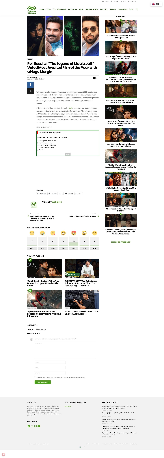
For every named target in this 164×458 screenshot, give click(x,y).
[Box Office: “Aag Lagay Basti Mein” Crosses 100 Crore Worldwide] (121, 91)
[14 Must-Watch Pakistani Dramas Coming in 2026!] (121, 26)
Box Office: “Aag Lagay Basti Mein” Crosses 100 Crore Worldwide (120, 101)
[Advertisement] (68, 85)
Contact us (133, 444)
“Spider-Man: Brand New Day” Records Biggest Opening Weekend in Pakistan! (44, 313)
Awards (113, 9)
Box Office (32, 308)
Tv (53, 9)
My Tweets (68, 406)
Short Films (61, 9)
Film (48, 9)
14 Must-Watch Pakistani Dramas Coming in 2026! (121, 36)
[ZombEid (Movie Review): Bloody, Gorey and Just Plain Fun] (121, 135)
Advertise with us (107, 444)
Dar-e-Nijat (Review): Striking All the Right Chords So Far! (121, 57)
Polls (131, 9)
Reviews (31, 277)
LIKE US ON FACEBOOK (120, 242)
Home (42, 9)
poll (70, 108)
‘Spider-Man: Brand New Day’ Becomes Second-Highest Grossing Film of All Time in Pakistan (121, 79)
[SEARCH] (137, 9)
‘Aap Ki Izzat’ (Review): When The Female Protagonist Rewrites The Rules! (43, 283)
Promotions (96, 444)
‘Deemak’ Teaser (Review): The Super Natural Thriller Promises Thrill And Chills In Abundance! (120, 231)
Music (81, 9)
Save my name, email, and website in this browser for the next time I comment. (61, 377)
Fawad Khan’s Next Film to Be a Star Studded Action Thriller (82, 312)
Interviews (72, 9)
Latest (106, 1)
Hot (124, 1)
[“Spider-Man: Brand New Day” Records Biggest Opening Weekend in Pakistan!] (44, 299)
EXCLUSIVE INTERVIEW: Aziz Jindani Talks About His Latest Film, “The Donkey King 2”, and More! (81, 283)
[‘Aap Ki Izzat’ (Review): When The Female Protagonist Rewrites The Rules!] (44, 268)
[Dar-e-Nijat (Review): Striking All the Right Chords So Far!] (121, 47)
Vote (68, 154)
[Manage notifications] (3, 454)
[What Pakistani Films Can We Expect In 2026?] (121, 200)
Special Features (92, 9)
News (67, 308)
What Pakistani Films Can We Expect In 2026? (121, 210)
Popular (115, 1)
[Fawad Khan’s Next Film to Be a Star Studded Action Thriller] (82, 299)
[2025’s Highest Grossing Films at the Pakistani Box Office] (121, 179)
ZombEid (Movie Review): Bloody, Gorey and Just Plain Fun (121, 145)
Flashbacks (122, 9)
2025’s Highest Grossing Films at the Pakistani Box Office (121, 189)
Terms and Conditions (121, 444)
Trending (133, 1)
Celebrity (104, 9)
